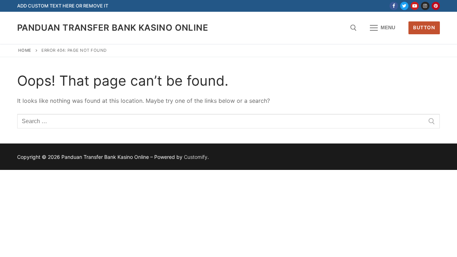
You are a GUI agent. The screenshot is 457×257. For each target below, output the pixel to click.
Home (24, 50)
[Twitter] (404, 6)
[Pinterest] (436, 6)
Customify (195, 157)
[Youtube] (415, 6)
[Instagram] (425, 6)
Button (424, 27)
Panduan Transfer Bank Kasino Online (112, 27)
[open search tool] (353, 28)
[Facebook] (394, 6)
